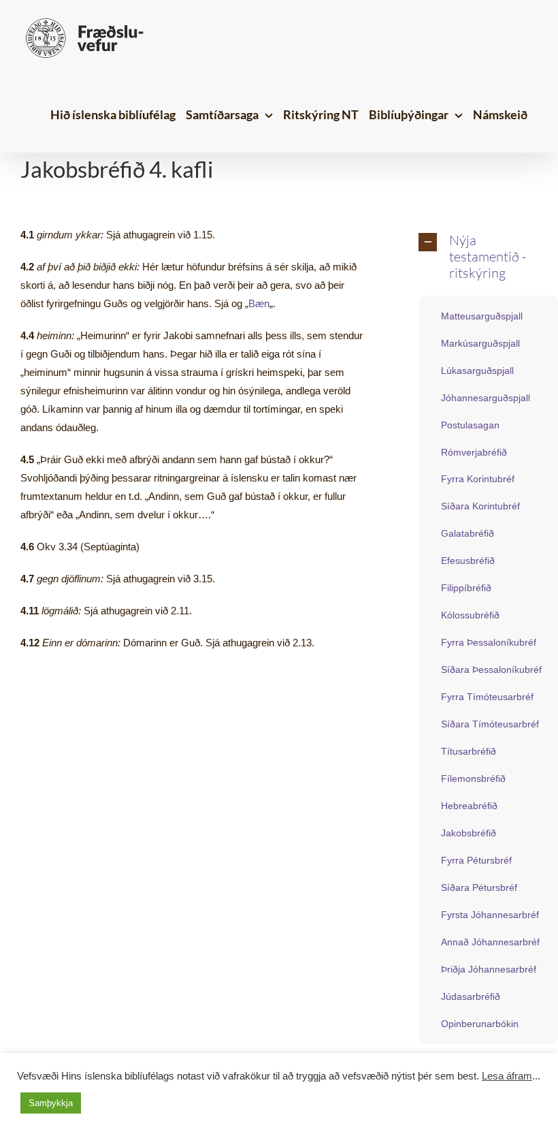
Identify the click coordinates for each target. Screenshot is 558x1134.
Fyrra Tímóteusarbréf (487, 696)
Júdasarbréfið (470, 996)
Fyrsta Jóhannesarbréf (490, 914)
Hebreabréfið (469, 805)
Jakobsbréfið (468, 833)
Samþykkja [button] (51, 1103)
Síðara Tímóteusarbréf (490, 724)
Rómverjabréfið (474, 452)
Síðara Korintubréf (480, 506)
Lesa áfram (507, 1076)
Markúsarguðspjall (480, 343)
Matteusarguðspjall (482, 316)
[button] (478, 257)
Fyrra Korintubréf (477, 478)
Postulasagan (470, 425)
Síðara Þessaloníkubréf (491, 669)
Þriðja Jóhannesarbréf (488, 969)
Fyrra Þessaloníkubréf (488, 642)
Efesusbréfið (468, 560)
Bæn (258, 303)
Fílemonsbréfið (473, 778)
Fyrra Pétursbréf (476, 860)
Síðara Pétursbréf (479, 887)
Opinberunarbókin (480, 1023)
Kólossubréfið (470, 615)
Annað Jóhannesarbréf (490, 941)
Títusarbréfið (468, 751)
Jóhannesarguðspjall (485, 397)
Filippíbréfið (466, 587)
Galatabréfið (467, 533)
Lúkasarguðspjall (477, 370)
